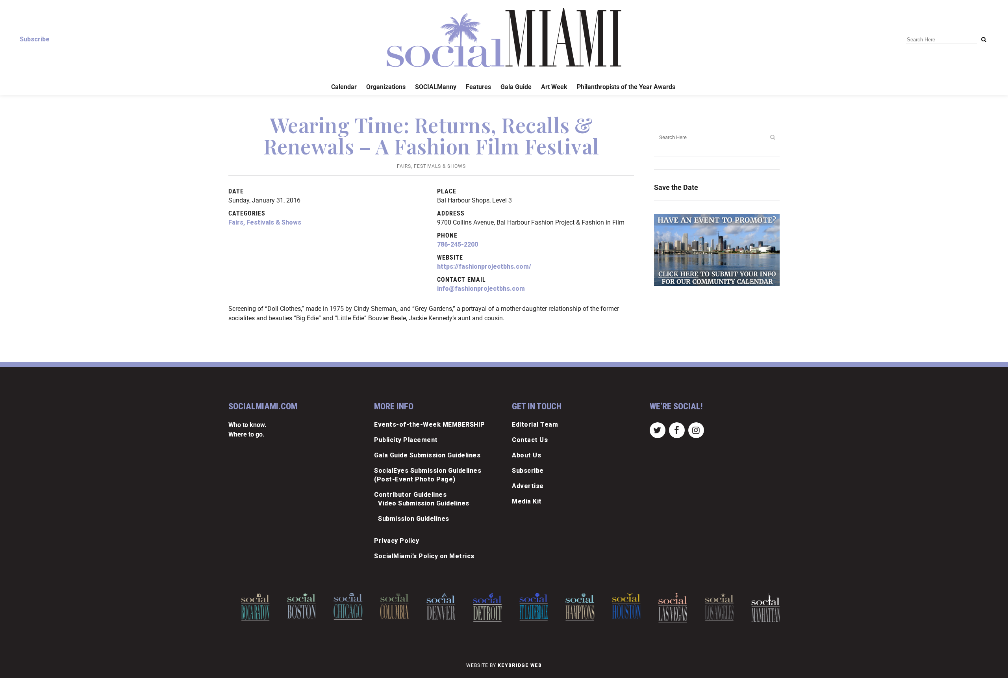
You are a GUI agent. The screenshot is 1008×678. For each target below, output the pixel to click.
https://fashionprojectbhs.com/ (484, 266)
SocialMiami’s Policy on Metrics (424, 556)
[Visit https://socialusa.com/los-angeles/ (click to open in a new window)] (712, 607)
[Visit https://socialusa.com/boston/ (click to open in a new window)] (294, 606)
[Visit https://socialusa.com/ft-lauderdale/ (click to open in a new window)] (526, 606)
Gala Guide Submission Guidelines (427, 455)
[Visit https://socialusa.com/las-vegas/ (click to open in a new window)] (665, 607)
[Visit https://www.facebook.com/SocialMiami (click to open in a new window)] (676, 429)
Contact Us (530, 440)
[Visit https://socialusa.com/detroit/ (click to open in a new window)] (480, 607)
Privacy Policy (396, 540)
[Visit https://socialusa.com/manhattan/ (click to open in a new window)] (758, 608)
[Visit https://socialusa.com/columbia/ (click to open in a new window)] (387, 606)
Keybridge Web (520, 665)
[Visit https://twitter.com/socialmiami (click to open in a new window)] (657, 429)
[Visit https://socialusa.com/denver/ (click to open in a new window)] (433, 607)
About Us (526, 455)
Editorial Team (535, 424)
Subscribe (35, 39)
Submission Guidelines (413, 518)
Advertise (528, 486)
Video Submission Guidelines (423, 503)
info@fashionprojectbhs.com (481, 288)
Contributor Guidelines (410, 494)
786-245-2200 (457, 244)
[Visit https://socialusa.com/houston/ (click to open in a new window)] (619, 606)
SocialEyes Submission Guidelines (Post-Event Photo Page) (427, 475)
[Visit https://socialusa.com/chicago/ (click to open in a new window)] (340, 606)
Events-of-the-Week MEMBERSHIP (429, 424)
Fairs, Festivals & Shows (431, 166)
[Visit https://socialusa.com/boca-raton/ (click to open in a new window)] (248, 607)
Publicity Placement (406, 440)
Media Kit (527, 501)
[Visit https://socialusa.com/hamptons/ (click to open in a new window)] (573, 607)
